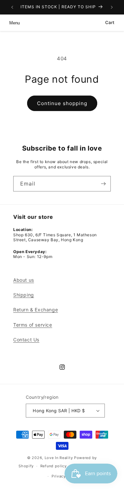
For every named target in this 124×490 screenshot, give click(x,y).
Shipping (23, 295)
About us (23, 280)
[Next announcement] (111, 7)
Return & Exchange (35, 309)
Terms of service (32, 325)
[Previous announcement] (12, 7)
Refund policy (53, 466)
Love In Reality (59, 457)
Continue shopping (62, 103)
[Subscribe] (103, 183)
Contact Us (26, 339)
